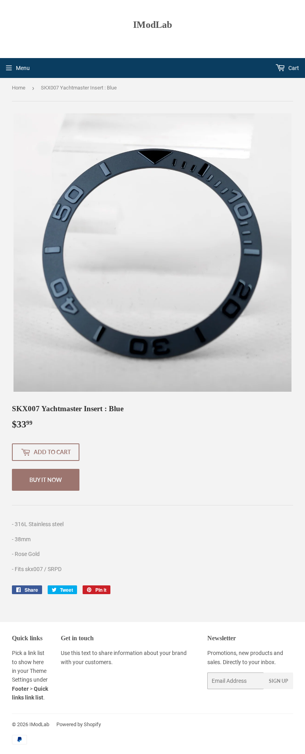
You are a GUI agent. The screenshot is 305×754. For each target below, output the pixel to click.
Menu (23, 68)
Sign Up (278, 681)
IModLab (152, 24)
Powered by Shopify (78, 724)
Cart (293, 68)
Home (18, 88)
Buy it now (45, 479)
